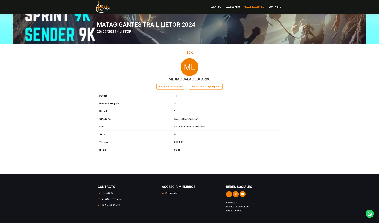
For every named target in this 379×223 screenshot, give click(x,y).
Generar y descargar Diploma (206, 86)
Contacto (275, 7)
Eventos (216, 7)
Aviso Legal (232, 202)
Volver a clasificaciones (170, 86)
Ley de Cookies (234, 210)
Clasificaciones (254, 7)
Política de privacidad (237, 206)
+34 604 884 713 (111, 205)
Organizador (171, 193)
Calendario (233, 7)
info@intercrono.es (112, 199)
